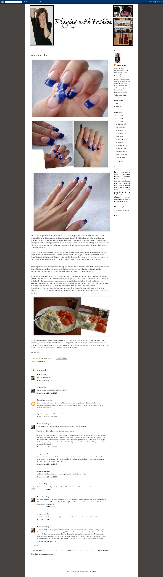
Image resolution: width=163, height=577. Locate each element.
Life (120, 187)
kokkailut (38, 361)
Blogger (94, 571)
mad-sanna (40, 484)
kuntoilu (121, 185)
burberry (127, 172)
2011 (119, 121)
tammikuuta (120, 157)
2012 (119, 118)
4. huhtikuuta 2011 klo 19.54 (46, 490)
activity (116, 170)
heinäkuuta (120, 139)
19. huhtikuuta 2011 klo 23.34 (46, 541)
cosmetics (126, 174)
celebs (116, 174)
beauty (116, 172)
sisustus (127, 197)
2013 (119, 115)
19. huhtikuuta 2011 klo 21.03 (46, 520)
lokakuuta (119, 130)
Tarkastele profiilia (120, 95)
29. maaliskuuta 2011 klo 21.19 (47, 464)
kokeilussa (117, 183)
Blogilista (119, 104)
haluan (116, 179)
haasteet (117, 176)
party (116, 193)
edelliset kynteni (87, 267)
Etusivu (69, 550)
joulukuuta (120, 124)
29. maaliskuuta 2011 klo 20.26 (47, 447)
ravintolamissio (119, 195)
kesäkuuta (119, 142)
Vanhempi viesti (103, 550)
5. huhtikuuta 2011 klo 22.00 (46, 507)
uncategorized (119, 201)
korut (115, 185)
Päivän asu (124, 192)
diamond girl (41, 400)
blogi (122, 172)
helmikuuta (120, 154)
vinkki (126, 201)
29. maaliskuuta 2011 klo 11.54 (47, 417)
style (115, 199)
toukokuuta (120, 145)
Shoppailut (118, 197)
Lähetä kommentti (40, 546)
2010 (119, 161)
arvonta (122, 170)
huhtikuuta (120, 148)
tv (129, 199)
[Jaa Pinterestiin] (66, 358)
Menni (116, 190)
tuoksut (126, 199)
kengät (127, 181)
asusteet (127, 170)
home (128, 178)
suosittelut (120, 199)
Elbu (38, 387)
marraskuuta (120, 127)
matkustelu (126, 187)
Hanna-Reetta (41, 424)
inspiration (117, 181)
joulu (123, 181)
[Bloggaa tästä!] (59, 358)
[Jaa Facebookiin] (64, 358)
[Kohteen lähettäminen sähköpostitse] (57, 358)
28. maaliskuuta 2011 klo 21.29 (47, 393)
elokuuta (119, 136)
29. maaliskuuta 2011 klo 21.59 (47, 477)
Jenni (38, 374)
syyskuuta (119, 133)
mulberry (122, 189)
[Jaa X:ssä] (61, 358)
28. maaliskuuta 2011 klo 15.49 (47, 380)
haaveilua (127, 176)
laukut (116, 187)
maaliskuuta (120, 151)
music (128, 190)
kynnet (43, 361)
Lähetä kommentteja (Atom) (44, 554)
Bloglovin (119, 106)
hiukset (123, 179)
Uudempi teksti (37, 550)
